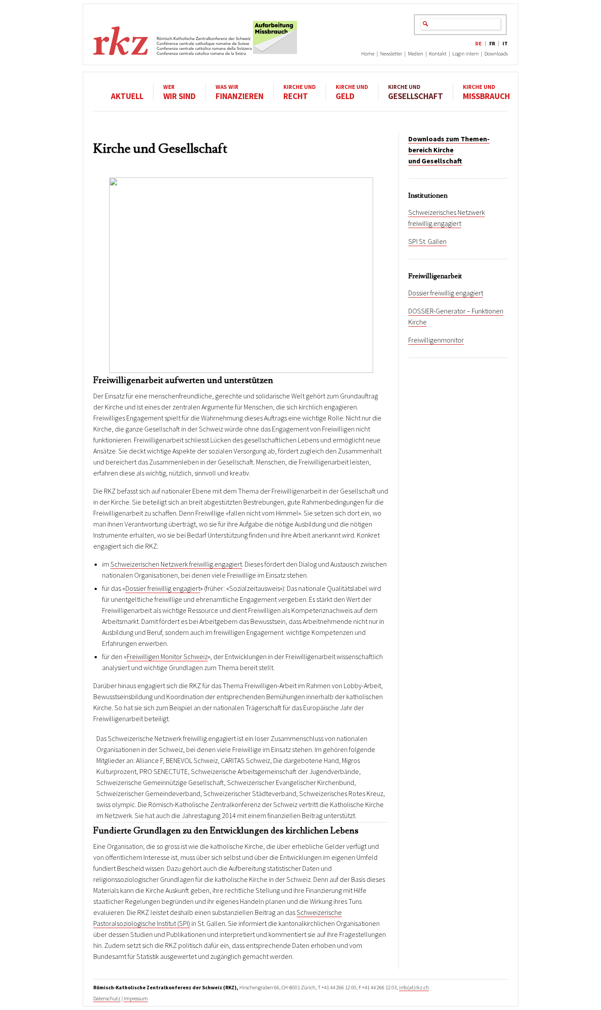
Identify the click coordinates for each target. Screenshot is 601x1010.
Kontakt (438, 53)
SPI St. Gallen (427, 241)
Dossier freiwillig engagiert (162, 588)
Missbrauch (486, 91)
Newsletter (391, 53)
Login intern (465, 53)
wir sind (179, 91)
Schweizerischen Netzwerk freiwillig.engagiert (176, 564)
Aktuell (127, 95)
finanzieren (240, 91)
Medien (415, 53)
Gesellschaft (415, 91)
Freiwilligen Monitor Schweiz (167, 656)
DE (478, 43)
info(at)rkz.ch (414, 987)
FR (492, 43)
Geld (352, 91)
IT (505, 43)
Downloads (496, 53)
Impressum (136, 998)
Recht (299, 91)
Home (367, 53)
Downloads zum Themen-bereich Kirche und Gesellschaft (449, 149)
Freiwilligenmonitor (436, 339)
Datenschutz (107, 998)
